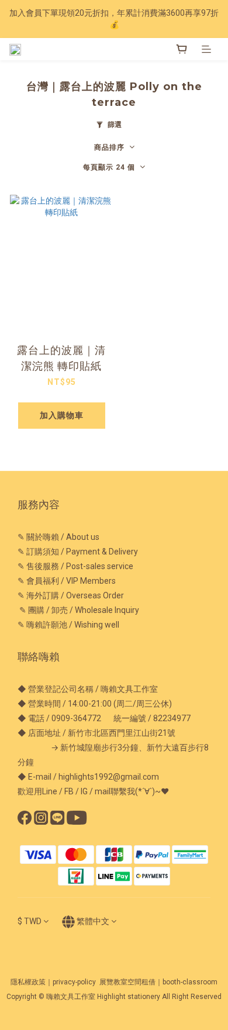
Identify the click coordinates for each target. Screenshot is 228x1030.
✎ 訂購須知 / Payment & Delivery (78, 551)
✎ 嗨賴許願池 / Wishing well (68, 624)
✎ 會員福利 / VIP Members (67, 580)
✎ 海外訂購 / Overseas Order (71, 595)
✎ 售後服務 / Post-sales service (75, 566)
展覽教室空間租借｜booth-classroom (158, 982)
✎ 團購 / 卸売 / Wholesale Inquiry (78, 610)
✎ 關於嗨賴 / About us (58, 537)
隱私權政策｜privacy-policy (53, 982)
